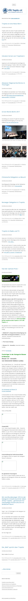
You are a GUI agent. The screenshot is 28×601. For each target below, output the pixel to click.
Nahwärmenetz (17, 45)
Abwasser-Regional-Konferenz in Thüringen (13, 84)
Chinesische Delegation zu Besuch (14, 177)
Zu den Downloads (6, 391)
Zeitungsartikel (18, 186)
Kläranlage (10, 45)
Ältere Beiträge (6, 569)
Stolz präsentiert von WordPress (8, 598)
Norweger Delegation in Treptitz (13, 202)
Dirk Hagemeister (15, 18)
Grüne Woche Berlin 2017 (11, 112)
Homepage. (8, 350)
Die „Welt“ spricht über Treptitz (13, 547)
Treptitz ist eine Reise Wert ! (12, 24)
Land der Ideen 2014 (15, 538)
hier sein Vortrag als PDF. (12, 122)
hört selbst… (11, 241)
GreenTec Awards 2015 (13, 488)
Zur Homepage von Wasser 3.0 (9, 389)
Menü (14, 4)
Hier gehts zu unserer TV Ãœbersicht (13, 252)
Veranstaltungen (12, 73)
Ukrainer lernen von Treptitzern (13, 56)
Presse (8, 66)
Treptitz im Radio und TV (10, 231)
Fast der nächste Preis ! (10, 269)
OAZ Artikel (7, 68)
